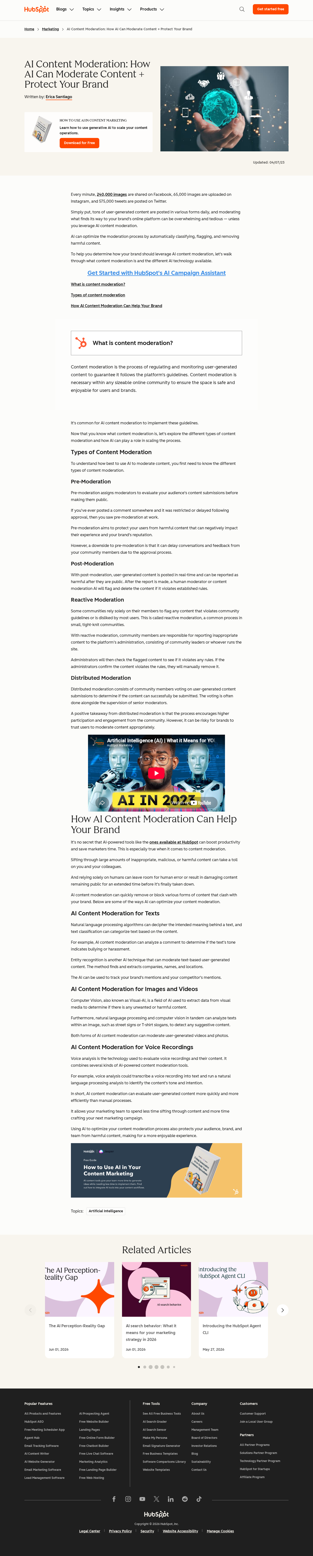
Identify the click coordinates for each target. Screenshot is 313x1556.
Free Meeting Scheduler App (44, 1429)
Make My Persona (155, 1438)
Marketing (50, 29)
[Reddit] (185, 1500)
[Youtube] (142, 1500)
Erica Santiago (59, 96)
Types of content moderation (98, 295)
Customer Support (253, 1413)
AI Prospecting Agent (94, 1413)
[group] (79, 1310)
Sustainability (201, 1461)
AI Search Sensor (154, 1429)
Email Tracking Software (41, 1446)
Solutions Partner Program (258, 1453)
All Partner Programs (255, 1445)
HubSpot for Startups (255, 1469)
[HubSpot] (156, 1514)
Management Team (204, 1429)
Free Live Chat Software (96, 1453)
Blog (194, 1453)
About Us (197, 1413)
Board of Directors (204, 1438)
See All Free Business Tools (162, 1413)
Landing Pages (89, 1429)
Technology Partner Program (260, 1461)
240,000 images (112, 194)
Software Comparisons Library (164, 1461)
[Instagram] (128, 1500)
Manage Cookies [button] (220, 1531)
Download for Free (79, 143)
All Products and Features (42, 1413)
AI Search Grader (155, 1421)
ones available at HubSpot (173, 842)
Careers (196, 1421)
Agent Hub (32, 1438)
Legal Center (89, 1531)
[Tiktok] (199, 1500)
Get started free (270, 9)
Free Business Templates (160, 1453)
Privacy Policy (120, 1531)
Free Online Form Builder (97, 1438)
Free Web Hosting (91, 1478)
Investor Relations (204, 1446)
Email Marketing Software (42, 1470)
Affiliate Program (252, 1477)
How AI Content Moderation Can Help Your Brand (116, 305)
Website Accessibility (180, 1531)
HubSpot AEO (34, 1421)
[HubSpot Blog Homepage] (36, 9)
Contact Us (199, 1470)
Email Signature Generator (161, 1446)
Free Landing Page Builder (98, 1470)
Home (29, 29)
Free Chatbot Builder (94, 1446)
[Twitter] (156, 1500)
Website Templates (156, 1470)
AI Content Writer (36, 1453)
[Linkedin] (171, 1500)
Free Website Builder (94, 1421)
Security (147, 1531)
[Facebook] (114, 1500)
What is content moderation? (98, 284)
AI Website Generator (39, 1461)
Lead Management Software (44, 1478)
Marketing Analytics (93, 1461)
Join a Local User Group (256, 1421)
